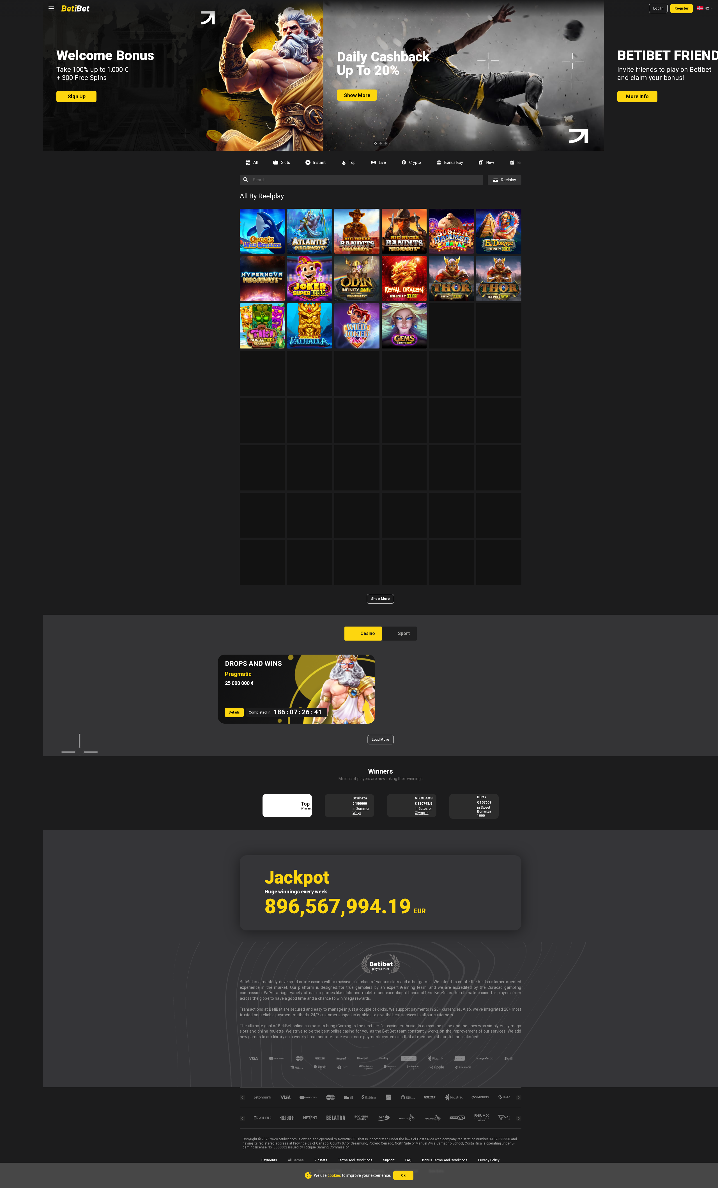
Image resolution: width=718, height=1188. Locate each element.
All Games (296, 1160)
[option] (254, 162)
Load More (380, 740)
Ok (403, 1175)
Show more (357, 95)
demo (262, 243)
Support (389, 1160)
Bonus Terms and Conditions (445, 1160)
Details (234, 712)
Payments (269, 1160)
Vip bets (320, 1160)
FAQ (408, 1160)
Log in (658, 8)
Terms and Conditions (355, 1160)
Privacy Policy (489, 1160)
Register (682, 8)
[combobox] (704, 8)
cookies (334, 1175)
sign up (77, 96)
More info (637, 96)
